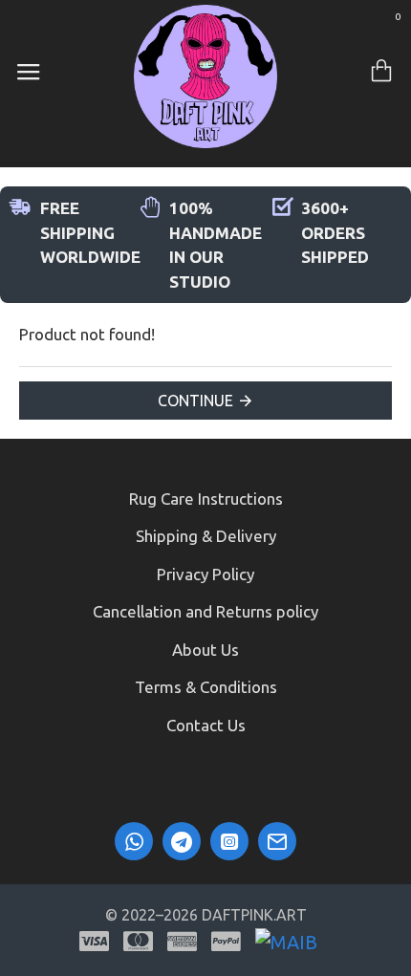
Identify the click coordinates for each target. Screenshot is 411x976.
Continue (195, 400)
